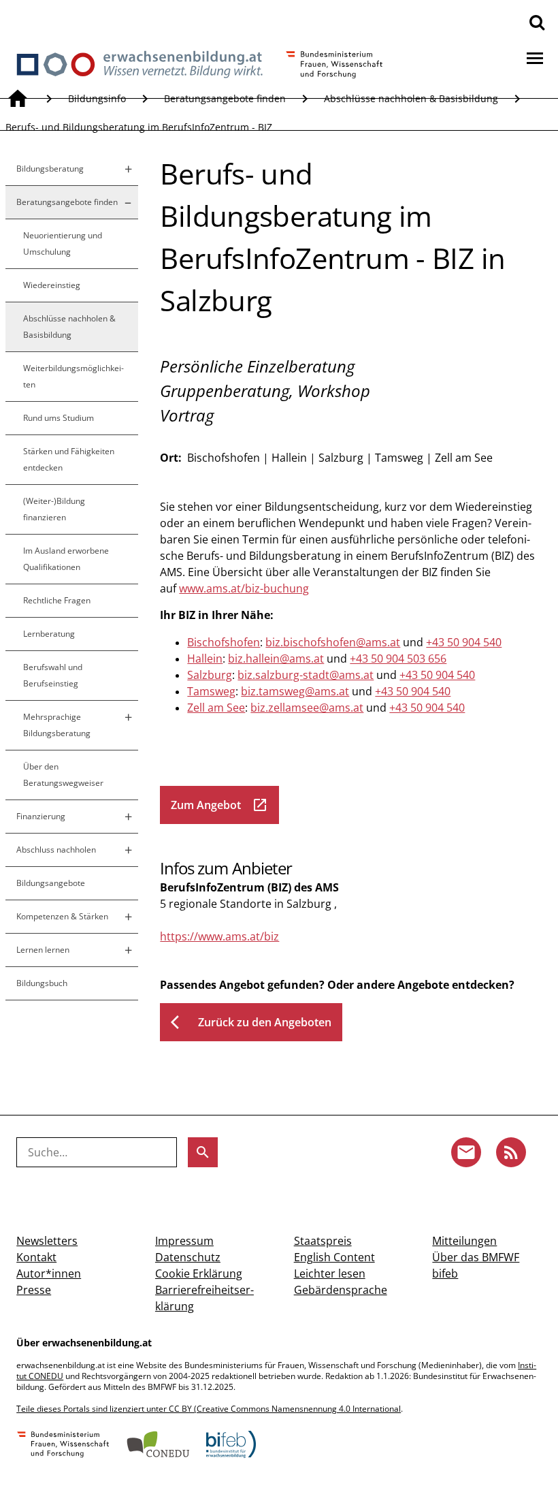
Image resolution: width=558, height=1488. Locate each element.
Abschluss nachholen (56, 849)
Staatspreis (323, 1240)
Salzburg (209, 674)
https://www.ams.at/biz (219, 936)
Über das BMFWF (475, 1257)
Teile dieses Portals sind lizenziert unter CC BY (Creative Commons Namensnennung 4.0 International (208, 1408)
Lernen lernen (42, 949)
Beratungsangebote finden (225, 98)
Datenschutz (187, 1257)
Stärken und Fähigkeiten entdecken (68, 459)
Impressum (184, 1240)
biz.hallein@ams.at (276, 658)
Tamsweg (211, 691)
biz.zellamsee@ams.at (306, 707)
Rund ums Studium (58, 418)
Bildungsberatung (50, 168)
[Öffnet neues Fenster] (63, 1446)
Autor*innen (48, 1273)
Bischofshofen (223, 642)
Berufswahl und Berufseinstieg (52, 675)
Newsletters (47, 1240)
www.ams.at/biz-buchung (244, 588)
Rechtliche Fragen (57, 600)
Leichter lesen (329, 1273)
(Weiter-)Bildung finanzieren (54, 509)
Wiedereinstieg (51, 285)
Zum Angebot (219, 805)
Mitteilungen (464, 1240)
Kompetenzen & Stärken (62, 916)
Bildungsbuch (41, 983)
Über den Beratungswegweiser (63, 775)
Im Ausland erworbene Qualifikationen (66, 559)
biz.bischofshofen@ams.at (332, 642)
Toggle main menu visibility (534, 57)
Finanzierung (40, 816)
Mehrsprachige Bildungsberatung (57, 725)
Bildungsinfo (97, 98)
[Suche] (536, 22)
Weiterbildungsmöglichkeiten (73, 376)
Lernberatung (49, 633)
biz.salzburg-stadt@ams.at (305, 674)
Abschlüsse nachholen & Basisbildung (411, 98)
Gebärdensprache (340, 1289)
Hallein (205, 658)
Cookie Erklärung (198, 1273)
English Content (334, 1257)
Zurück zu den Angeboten (251, 1022)
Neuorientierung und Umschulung (62, 243)
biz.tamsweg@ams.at (295, 691)
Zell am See (216, 707)
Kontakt (36, 1257)
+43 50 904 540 (464, 642)
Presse (33, 1289)
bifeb (445, 1273)
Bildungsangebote (50, 883)
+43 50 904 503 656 (398, 658)
